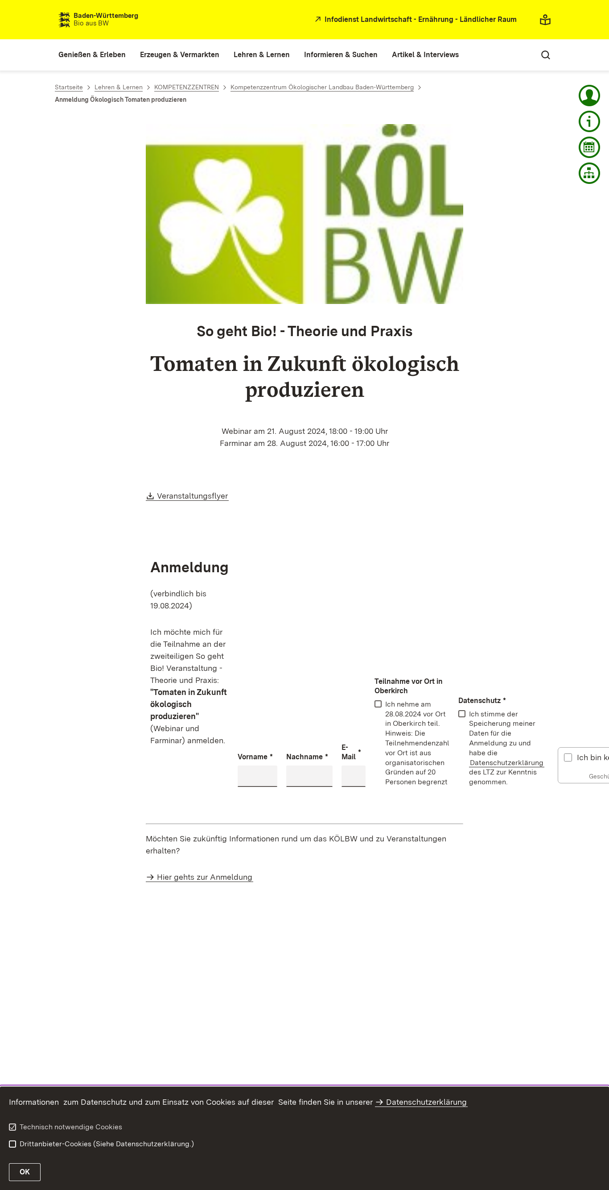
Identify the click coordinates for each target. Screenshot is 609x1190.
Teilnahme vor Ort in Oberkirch (408, 686)
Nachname (307, 757)
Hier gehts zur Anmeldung (204, 877)
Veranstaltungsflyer (193, 495)
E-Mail (351, 752)
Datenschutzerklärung (506, 762)
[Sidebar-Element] (589, 95)
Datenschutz (482, 700)
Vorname (255, 757)
